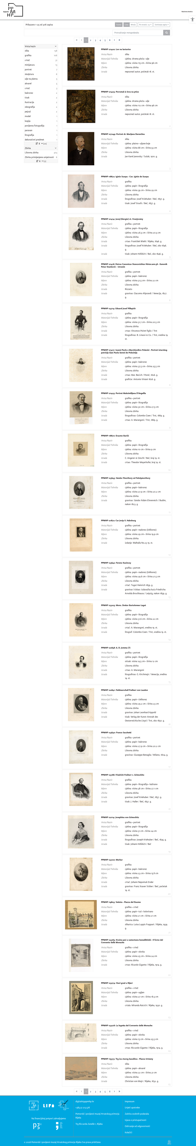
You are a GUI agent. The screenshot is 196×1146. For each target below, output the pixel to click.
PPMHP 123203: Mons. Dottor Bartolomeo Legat (123, 605)
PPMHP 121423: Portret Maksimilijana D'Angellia (123, 393)
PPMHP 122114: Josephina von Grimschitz (120, 817)
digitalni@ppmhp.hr (84, 1101)
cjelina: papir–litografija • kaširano (141, 784)
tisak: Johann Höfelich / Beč (138, 843)
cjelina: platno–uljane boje (137, 143)
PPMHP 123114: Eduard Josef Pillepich (118, 308)
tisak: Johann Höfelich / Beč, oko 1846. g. (144, 253)
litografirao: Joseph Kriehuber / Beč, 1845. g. (145, 839)
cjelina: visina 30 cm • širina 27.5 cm (142, 406)
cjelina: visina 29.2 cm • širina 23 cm (142, 703)
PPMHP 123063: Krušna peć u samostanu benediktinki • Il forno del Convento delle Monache (132, 941)
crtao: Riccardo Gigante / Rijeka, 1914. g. (144, 1047)
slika (127, 54)
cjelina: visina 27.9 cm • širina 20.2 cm (143, 491)
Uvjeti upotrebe (132, 1107)
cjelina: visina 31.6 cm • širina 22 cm (141, 618)
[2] (45, 161)
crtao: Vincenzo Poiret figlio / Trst (141, 330)
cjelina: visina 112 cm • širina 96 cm (141, 105)
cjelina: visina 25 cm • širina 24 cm (141, 956)
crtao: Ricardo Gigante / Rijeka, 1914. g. (143, 964)
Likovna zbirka (132, 67)
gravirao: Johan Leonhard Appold (140, 712)
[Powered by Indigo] (169, 1142)
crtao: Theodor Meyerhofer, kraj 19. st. (143, 462)
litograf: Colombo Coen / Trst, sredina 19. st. (146, 631)
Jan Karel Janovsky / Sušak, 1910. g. (141, 156)
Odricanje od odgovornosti (137, 1126)
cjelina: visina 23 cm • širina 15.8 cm (141, 873)
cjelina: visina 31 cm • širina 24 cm (141, 830)
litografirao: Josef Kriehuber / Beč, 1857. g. (145, 198)
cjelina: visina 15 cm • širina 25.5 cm (141, 1039)
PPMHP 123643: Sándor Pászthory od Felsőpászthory (125, 478)
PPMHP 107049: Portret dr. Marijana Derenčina (123, 134)
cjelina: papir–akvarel (135, 1068)
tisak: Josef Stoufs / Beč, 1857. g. (140, 203)
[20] (45, 143)
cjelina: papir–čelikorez (136, 699)
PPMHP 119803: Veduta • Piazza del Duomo (121, 902)
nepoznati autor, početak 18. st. (140, 71)
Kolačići (128, 1132)
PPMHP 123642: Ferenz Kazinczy (116, 563)
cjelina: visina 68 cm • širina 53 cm (141, 147)
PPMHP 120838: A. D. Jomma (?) (115, 647)
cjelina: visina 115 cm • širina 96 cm (141, 62)
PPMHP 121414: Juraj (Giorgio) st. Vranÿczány (122, 219)
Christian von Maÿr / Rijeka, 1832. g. (142, 1081)
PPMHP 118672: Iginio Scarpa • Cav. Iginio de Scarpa (125, 176)
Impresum (129, 1101)
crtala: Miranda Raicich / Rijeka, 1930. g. (144, 1005)
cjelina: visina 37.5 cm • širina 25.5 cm (142, 366)
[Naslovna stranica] (12, 10)
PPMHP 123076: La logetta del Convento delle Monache (126, 1025)
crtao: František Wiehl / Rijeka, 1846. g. (143, 241)
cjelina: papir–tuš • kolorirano (139, 911)
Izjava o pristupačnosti (135, 1120)
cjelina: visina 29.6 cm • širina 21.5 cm (142, 576)
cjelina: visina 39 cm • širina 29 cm (141, 190)
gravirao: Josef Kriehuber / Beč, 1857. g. (143, 797)
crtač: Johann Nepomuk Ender (139, 882)
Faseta (118, 24)
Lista (126, 24)
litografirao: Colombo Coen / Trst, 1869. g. (145, 415)
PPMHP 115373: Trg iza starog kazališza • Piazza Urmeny (127, 1059)
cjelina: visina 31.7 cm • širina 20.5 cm (142, 322)
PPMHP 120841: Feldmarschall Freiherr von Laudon (124, 690)
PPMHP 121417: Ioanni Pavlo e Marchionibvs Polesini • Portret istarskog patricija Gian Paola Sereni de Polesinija (134, 351)
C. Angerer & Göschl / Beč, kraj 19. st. (142, 457)
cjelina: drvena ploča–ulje (137, 58)
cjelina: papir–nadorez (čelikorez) (140, 529)
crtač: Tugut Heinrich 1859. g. (139, 585)
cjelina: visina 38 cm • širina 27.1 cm (141, 788)
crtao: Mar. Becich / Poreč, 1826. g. (141, 374)
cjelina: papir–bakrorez (136, 276)
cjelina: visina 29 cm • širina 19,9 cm (142, 534)
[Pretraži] (166, 32)
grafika (128, 181)
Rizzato (128, 289)
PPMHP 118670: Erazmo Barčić (115, 435)
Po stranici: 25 (144, 24)
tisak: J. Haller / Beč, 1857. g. (138, 801)
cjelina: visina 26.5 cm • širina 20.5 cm (143, 232)
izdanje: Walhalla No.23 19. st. (139, 542)
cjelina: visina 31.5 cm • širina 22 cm (141, 280)
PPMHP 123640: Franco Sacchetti (116, 732)
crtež (135, 907)
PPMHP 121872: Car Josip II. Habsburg (118, 520)
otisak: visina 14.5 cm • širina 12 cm (141, 661)
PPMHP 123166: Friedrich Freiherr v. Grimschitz (122, 775)
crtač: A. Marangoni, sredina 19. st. (141, 627)
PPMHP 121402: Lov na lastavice (116, 49)
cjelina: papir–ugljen (134, 992)
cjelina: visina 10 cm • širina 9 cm (140, 449)
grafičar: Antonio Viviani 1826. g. (140, 379)
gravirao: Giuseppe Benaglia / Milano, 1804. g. (146, 754)
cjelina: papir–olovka (135, 951)
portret (136, 223)
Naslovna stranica (187, 12)
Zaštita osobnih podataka (137, 1113)
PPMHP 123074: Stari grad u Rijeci (117, 983)
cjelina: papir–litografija (136, 185)
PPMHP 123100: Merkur (112, 860)
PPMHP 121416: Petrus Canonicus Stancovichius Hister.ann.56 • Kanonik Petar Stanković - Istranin (134, 265)
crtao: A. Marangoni (134, 669)
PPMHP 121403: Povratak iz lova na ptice (120, 92)
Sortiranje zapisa (161, 24)
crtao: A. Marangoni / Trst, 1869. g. (141, 419)
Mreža (133, 24)
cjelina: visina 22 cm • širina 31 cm (141, 1072)
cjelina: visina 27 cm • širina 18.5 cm (141, 996)
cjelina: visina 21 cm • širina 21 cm (140, 915)
